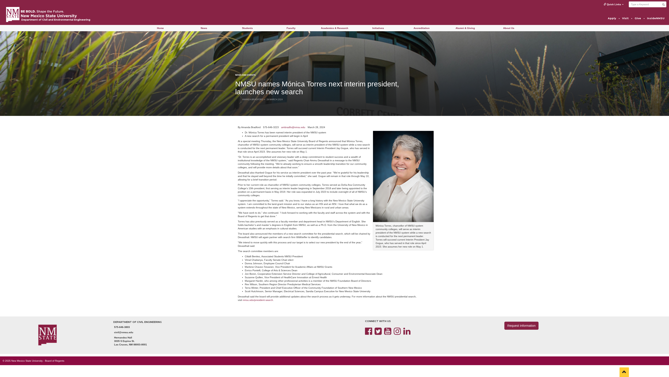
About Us (508, 28)
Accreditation (422, 28)
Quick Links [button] (614, 4)
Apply (612, 18)
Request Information (521, 325)
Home (160, 28)
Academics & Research (334, 28)
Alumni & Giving (465, 28)
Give (638, 18)
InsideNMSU (656, 18)
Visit (625, 18)
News (204, 28)
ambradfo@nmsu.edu (293, 127)
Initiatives (378, 28)
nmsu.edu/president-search (258, 300)
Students (247, 28)
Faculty (291, 28)
